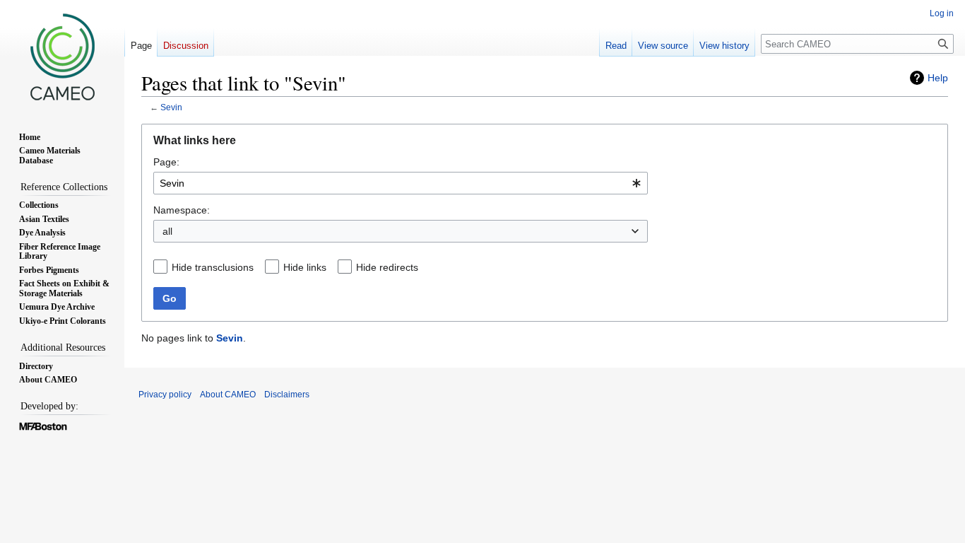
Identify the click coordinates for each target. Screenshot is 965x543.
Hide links (304, 267)
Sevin (171, 107)
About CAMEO (228, 394)
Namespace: (181, 210)
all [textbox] (167, 231)
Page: (166, 162)
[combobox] (400, 183)
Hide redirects (387, 267)
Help (938, 77)
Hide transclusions (213, 267)
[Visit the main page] (62, 56)
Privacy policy (164, 394)
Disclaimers (286, 394)
